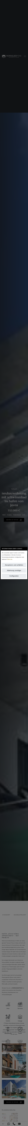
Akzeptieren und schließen (14, 565)
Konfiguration (14, 576)
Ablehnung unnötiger (14, 570)
